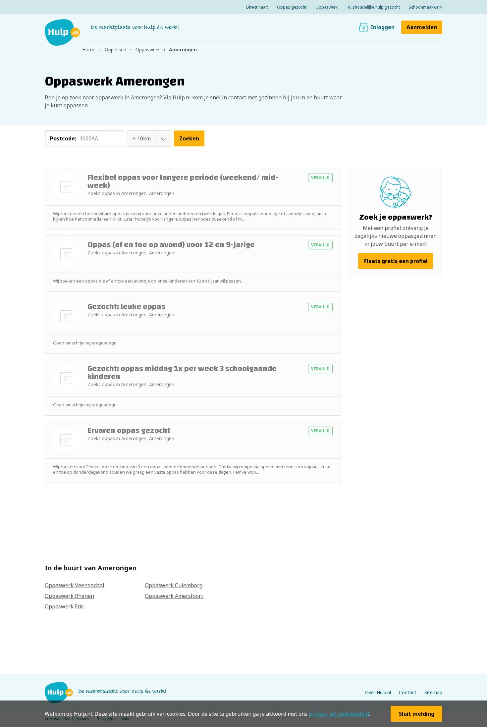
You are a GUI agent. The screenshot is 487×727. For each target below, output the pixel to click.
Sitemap (433, 692)
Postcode (63, 138)
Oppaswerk (326, 7)
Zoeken (189, 138)
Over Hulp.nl (378, 692)
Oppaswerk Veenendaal (74, 585)
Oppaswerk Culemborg (173, 585)
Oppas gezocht (291, 7)
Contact (407, 692)
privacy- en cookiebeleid (339, 713)
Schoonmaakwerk (425, 7)
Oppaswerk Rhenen (69, 595)
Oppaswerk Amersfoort (174, 595)
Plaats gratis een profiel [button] (395, 261)
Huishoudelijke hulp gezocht (373, 7)
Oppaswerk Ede (64, 606)
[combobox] (142, 138)
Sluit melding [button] (416, 713)
